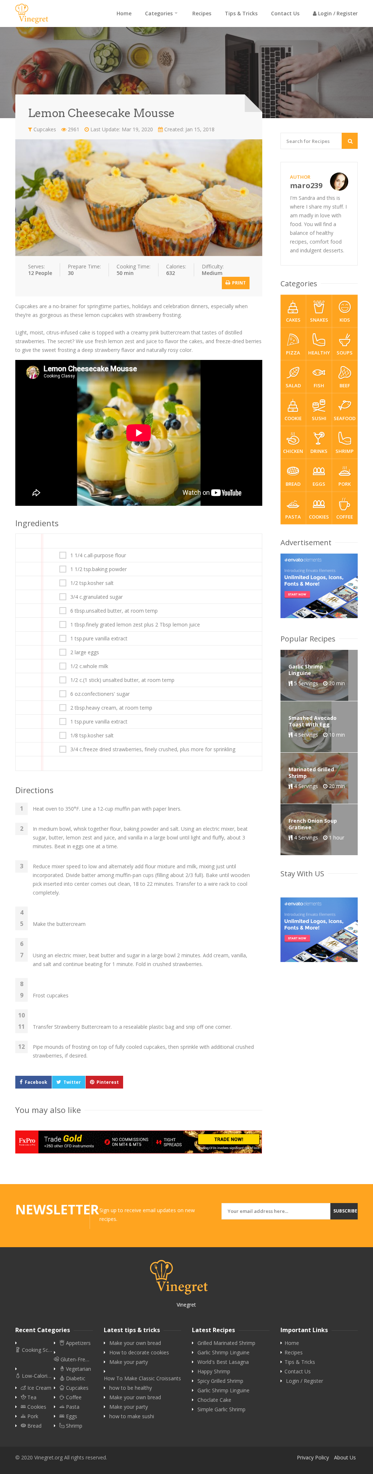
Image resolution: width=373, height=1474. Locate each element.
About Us (345, 1457)
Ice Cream (38, 1388)
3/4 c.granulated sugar (96, 597)
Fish (319, 385)
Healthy (319, 352)
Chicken (293, 451)
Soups (345, 352)
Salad (293, 385)
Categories (159, 13)
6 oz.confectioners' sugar (100, 694)
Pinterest (108, 1082)
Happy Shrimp (213, 1371)
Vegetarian (77, 1369)
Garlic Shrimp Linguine (223, 1352)
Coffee (344, 516)
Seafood (345, 418)
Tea (31, 1397)
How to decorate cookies (139, 1352)
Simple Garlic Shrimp (221, 1409)
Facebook (36, 1082)
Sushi (319, 418)
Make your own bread (135, 1343)
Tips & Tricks (241, 13)
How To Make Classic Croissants (142, 1378)
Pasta (293, 516)
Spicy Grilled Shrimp (220, 1381)
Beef (344, 385)
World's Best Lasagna (223, 1362)
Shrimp (344, 451)
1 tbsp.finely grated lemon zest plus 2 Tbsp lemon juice (135, 624)
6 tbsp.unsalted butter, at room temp (114, 611)
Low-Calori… (35, 1376)
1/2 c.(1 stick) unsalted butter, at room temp (122, 680)
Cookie (293, 418)
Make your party (128, 1362)
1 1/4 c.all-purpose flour (98, 555)
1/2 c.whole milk (89, 666)
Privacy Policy (313, 1457)
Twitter (72, 1082)
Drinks (318, 451)
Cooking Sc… (36, 1350)
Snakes (319, 320)
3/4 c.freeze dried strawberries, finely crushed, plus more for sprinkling (152, 749)
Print (238, 283)
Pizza (293, 352)
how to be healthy (130, 1388)
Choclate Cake (214, 1400)
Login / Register (337, 13)
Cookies (319, 516)
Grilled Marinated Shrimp (226, 1343)
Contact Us (285, 13)
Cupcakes (44, 129)
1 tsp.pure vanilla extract (98, 638)
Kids (344, 320)
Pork (344, 484)
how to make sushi (131, 1416)
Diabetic (74, 1378)
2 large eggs (84, 652)
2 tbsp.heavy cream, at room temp (111, 708)
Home (124, 13)
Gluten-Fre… (74, 1359)
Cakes (293, 320)
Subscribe (345, 1211)
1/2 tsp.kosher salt (92, 583)
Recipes (201, 13)
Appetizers (77, 1343)
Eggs (319, 484)
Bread (293, 484)
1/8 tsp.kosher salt (92, 735)
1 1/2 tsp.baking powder (98, 569)
